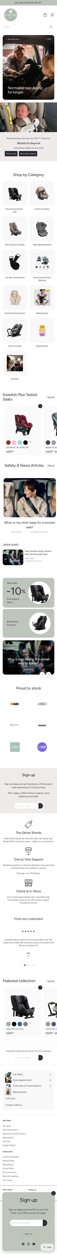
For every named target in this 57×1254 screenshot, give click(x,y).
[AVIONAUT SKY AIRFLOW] (22, 430)
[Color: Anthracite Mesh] (48, 442)
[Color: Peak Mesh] (53, 442)
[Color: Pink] (14, 442)
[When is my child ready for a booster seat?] (30, 497)
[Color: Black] (25, 442)
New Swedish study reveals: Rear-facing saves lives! (38, 552)
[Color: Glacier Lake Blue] (20, 1024)
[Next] (48, 674)
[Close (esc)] (53, 1193)
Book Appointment (10, 1130)
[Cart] (45, 15)
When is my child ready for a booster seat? (29, 525)
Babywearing (8, 1137)
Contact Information (11, 1157)
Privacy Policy (8, 1168)
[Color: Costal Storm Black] (14, 1024)
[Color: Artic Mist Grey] (25, 1024)
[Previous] (42, 674)
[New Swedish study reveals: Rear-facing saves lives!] (13, 557)
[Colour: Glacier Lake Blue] (53, 1024)
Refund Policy (8, 1165)
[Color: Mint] (20, 442)
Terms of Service (9, 1172)
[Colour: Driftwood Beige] (48, 1024)
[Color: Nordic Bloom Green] (8, 1024)
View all (50, 397)
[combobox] (28, 26)
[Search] (51, 26)
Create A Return (9, 1145)
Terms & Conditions (10, 1176)
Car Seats (7, 1126)
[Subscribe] (45, 1223)
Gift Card (6, 1141)
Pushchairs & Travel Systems (14, 1134)
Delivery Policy (9, 1161)
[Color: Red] (8, 442)
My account (7, 1180)
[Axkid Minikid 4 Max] (22, 1012)
